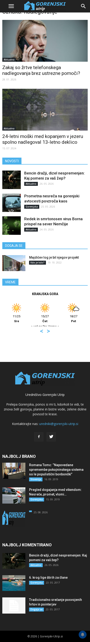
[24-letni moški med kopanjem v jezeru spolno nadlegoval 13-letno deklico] (45, 110)
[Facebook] (38, 436)
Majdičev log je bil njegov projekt (54, 257)
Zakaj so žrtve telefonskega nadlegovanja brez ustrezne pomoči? (41, 70)
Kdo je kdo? (37, 262)
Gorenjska (32, 206)
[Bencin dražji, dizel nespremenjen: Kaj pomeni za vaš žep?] (11, 180)
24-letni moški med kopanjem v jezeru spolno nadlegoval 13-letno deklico (42, 139)
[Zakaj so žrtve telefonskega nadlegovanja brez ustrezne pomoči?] (45, 41)
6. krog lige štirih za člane (48, 577)
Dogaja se (36, 609)
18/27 (73, 319)
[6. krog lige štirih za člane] (13, 583)
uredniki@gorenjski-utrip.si (58, 424)
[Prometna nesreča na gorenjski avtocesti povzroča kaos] (11, 202)
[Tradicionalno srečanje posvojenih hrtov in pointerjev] (13, 605)
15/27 (45, 319)
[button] (83, 6)
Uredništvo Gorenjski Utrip (45, 394)
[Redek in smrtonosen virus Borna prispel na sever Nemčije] (11, 225)
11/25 (16, 319)
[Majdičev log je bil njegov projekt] (13, 263)
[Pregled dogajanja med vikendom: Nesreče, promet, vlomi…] (13, 495)
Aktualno (9, 59)
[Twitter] (51, 436)
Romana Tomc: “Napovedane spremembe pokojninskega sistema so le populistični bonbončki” (56, 469)
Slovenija (35, 479)
